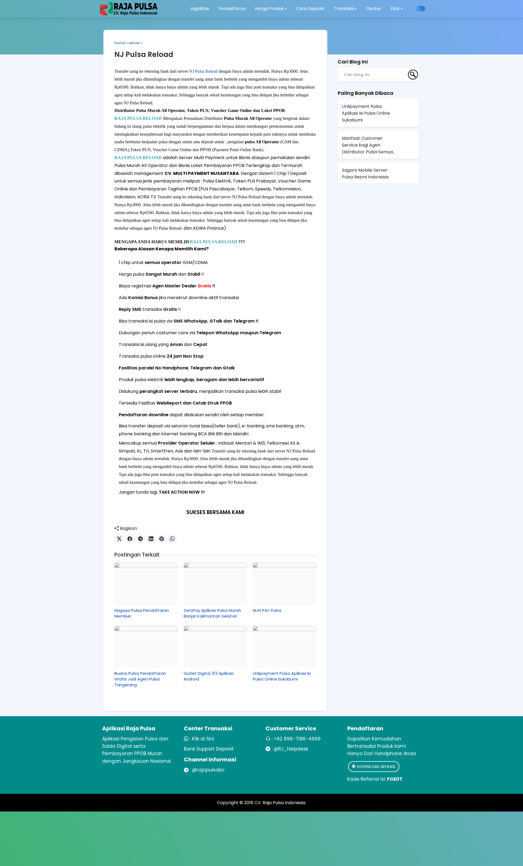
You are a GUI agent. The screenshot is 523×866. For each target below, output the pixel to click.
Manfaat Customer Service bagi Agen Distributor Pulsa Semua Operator (367, 145)
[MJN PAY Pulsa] (284, 583)
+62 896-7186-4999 (297, 739)
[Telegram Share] (140, 539)
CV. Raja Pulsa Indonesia (279, 803)
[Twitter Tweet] (119, 539)
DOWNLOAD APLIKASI (375, 766)
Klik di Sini (203, 739)
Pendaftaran (232, 8)
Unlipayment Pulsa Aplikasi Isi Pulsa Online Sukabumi (282, 676)
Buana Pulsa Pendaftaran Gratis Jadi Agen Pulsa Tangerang (140, 679)
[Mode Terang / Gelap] (421, 8)
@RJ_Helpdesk (291, 749)
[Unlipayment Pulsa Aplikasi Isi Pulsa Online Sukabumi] (284, 647)
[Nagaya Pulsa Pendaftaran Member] (146, 583)
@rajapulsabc (208, 770)
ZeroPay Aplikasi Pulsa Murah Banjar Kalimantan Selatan (212, 613)
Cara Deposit (310, 8)
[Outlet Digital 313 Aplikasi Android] (215, 647)
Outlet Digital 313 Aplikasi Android (208, 676)
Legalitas (199, 8)
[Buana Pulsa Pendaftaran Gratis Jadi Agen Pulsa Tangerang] (146, 647)
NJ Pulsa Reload (143, 54)
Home (119, 42)
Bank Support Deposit (209, 749)
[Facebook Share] (130, 539)
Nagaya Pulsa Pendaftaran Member (141, 613)
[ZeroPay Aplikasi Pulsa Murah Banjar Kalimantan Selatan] (215, 583)
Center (373, 8)
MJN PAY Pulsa (267, 610)
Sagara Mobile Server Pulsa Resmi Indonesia (365, 173)
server (134, 42)
